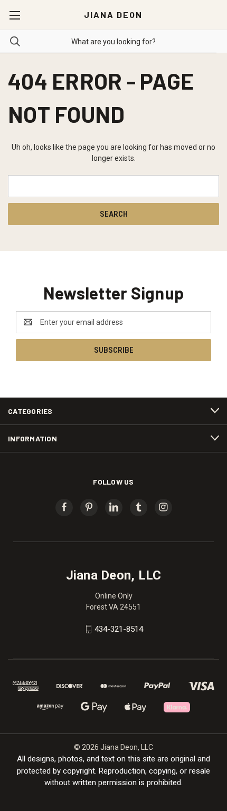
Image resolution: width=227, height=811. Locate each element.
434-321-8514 (118, 629)
